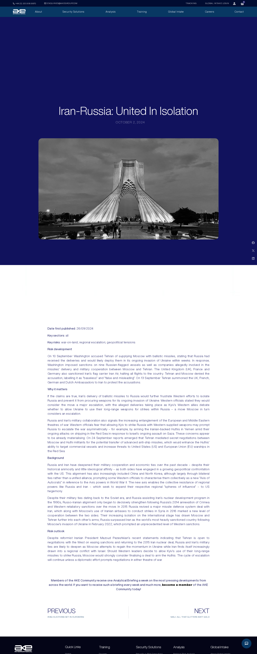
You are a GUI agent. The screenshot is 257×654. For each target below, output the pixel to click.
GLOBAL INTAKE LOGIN (217, 3)
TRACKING (191, 3)
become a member (177, 584)
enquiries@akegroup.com (62, 3)
